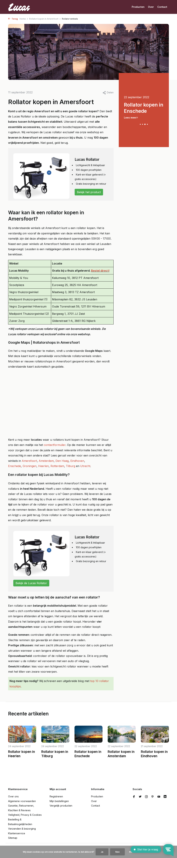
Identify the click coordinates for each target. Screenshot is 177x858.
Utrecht (85, 466)
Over (151, 6)
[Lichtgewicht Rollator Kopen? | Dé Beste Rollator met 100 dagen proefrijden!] (21, 7)
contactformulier (55, 445)
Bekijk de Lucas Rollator (31, 583)
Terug (14, 18)
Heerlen (43, 466)
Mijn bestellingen (59, 801)
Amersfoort (29, 461)
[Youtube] (158, 796)
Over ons (13, 796)
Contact (162, 6)
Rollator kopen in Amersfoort (43, 18)
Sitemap (12, 837)
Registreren (56, 796)
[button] (140, 124)
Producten (138, 6)
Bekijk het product (89, 192)
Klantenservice (16, 833)
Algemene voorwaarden (22, 801)
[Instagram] (146, 796)
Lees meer (130, 117)
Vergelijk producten (61, 805)
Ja (102, 852)
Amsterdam (46, 461)
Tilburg (70, 466)
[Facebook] (134, 796)
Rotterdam (57, 466)
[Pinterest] (152, 796)
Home (23, 18)
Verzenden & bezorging (22, 828)
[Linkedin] (165, 796)
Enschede (14, 466)
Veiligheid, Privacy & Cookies (25, 814)
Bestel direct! (100, 270)
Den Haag (62, 461)
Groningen (29, 466)
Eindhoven (77, 461)
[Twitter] (140, 796)
